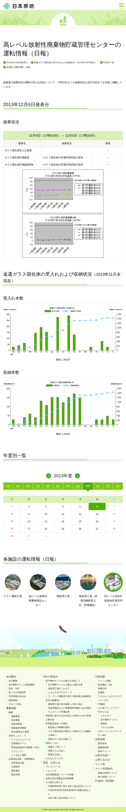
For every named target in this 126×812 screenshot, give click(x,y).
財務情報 (13, 700)
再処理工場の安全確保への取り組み (65, 704)
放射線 (103, 723)
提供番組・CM (105, 684)
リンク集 (100, 764)
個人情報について (106, 776)
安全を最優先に (53, 700)
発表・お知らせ (51, 762)
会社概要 (13, 681)
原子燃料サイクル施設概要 (21, 684)
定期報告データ (18, 743)
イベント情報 (104, 681)
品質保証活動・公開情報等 (21, 759)
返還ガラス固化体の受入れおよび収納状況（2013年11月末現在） (65, 62)
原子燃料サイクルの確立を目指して (63, 681)
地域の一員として (56, 747)
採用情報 (100, 739)
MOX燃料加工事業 (20, 732)
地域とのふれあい (56, 750)
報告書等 (15, 770)
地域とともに (52, 743)
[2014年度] (77, 475)
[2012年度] (48, 475)
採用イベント (104, 751)
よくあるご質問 (18, 755)
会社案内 (11, 676)
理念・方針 (14, 688)
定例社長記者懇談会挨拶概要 (60, 778)
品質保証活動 (17, 763)
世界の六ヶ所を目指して (60, 739)
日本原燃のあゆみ (17, 696)
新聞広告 (102, 688)
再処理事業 (16, 724)
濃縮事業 (15, 716)
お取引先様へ (102, 755)
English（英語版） (105, 780)
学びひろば (103, 712)
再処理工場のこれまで (59, 688)
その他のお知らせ (54, 782)
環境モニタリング (17, 735)
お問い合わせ (102, 759)
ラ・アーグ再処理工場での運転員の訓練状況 (69, 696)
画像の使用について (107, 773)
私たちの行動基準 (17, 692)
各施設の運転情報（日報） (19, 67)
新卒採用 (102, 743)
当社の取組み (50, 676)
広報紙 (101, 692)
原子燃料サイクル (109, 719)
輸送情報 (15, 774)
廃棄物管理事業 (18, 728)
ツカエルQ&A (107, 727)
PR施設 (101, 704)
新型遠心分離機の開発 (59, 727)
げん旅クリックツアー (108, 708)
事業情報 (63, 24)
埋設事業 (15, 720)
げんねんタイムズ (54, 758)
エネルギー (105, 715)
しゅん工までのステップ (60, 692)
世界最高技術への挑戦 (56, 723)
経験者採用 (103, 747)
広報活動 (100, 676)
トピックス (51, 770)
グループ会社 (15, 704)
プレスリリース (53, 766)
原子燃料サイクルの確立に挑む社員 (65, 684)
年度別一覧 (108, 62)
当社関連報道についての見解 (60, 774)
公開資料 (15, 766)
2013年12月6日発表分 (17, 62)
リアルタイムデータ (21, 739)
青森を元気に (54, 754)
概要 (11, 712)
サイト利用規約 (103, 768)
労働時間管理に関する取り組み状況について (69, 786)
